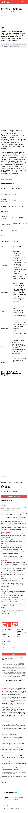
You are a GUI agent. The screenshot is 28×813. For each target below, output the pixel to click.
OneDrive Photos (10, 710)
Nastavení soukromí (7, 639)
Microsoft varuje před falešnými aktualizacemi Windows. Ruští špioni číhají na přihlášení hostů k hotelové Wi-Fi (14, 564)
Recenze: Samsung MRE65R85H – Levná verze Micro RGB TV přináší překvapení (13, 733)
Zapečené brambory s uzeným (17, 704)
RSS (18, 638)
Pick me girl (20, 689)
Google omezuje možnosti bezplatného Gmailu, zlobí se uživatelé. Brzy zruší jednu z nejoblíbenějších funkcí (13, 508)
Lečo (15, 703)
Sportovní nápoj (14, 700)
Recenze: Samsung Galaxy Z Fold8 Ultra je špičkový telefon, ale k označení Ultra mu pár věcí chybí (12, 541)
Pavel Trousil (4, 11)
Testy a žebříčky (6, 532)
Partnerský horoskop (12, 689)
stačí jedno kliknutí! (14, 46)
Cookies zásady (6, 645)
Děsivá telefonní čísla (16, 688)
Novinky (6, 6)
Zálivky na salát (22, 700)
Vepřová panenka (16, 697)
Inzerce (19, 636)
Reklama (4, 634)
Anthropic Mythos (22, 712)
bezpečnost (4, 560)
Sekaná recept (5, 703)
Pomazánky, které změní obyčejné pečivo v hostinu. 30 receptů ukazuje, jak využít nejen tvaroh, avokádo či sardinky (14, 763)
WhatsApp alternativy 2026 (14, 694)
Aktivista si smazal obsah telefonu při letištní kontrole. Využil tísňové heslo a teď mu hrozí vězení (13, 574)
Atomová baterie (6, 713)
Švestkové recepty (21, 703)
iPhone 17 (15, 715)
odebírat (14, 654)
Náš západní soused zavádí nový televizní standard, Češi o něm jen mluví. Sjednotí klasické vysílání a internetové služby (13, 523)
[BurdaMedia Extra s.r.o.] (10, 624)
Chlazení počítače (16, 707)
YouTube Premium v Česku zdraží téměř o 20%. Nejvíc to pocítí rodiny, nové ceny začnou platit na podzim (13, 739)
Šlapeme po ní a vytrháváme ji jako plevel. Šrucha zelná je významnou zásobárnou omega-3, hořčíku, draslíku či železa (13, 757)
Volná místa (5, 633)
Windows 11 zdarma (12, 712)
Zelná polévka (14, 701)
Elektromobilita (8, 715)
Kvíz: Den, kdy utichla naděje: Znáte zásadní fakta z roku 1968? (13, 781)
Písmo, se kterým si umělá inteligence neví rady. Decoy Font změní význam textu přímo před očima (13, 724)
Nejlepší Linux (16, 716)
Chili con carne (6, 700)
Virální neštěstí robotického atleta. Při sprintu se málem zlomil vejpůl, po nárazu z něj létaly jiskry (12, 748)
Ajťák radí (6, 692)
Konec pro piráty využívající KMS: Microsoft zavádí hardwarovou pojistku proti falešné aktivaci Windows (12, 585)
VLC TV (20, 715)
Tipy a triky (4, 589)
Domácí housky (5, 704)
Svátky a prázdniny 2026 (15, 692)
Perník (10, 703)
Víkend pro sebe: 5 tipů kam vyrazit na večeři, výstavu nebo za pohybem (14, 777)
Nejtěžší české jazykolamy (8, 691)
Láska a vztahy (18, 691)
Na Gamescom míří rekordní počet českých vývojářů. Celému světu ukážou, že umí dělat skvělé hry (14, 729)
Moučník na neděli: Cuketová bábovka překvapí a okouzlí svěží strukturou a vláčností (13, 768)
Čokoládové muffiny (11, 698)
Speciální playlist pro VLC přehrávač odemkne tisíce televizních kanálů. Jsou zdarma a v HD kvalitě (13, 605)
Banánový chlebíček (21, 698)
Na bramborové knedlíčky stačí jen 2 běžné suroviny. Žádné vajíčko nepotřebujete (14, 773)
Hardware (4, 477)
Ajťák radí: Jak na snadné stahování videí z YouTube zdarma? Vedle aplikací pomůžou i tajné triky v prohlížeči (13, 611)
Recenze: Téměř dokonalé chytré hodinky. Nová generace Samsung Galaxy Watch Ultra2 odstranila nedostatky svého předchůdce (13, 547)
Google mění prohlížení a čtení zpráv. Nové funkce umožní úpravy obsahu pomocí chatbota (13, 744)
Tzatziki (20, 701)
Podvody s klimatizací (6, 716)
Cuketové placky (6, 701)
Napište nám (19, 482)
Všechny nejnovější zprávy (14, 496)
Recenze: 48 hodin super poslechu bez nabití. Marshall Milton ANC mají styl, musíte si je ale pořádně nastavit (13, 535)
